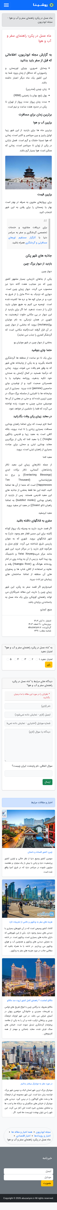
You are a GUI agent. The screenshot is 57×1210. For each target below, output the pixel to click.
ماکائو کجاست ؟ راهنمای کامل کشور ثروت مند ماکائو (29, 1000)
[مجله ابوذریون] (43, 5)
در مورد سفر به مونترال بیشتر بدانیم (36, 1083)
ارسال (47, 782)
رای (48, 665)
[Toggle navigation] (6, 5)
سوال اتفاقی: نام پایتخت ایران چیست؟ (32, 766)
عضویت (47, 1183)
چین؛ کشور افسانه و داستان (40, 852)
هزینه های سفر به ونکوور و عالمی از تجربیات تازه (31, 922)
